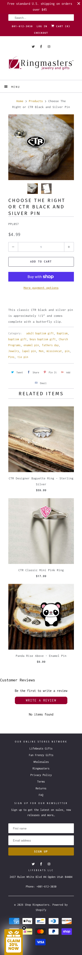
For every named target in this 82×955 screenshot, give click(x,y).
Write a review (41, 700)
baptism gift (17, 339)
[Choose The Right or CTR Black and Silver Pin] (41, 147)
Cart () (62, 26)
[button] (13, 942)
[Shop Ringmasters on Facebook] (41, 46)
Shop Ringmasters (37, 904)
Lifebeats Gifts (41, 748)
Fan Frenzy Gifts (41, 755)
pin (67, 351)
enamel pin (31, 345)
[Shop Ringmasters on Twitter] (33, 46)
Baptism (62, 333)
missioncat (54, 351)
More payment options (41, 287)
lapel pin (29, 351)
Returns (41, 788)
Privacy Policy (41, 775)
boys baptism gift (43, 339)
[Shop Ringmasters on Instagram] (49, 46)
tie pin (22, 357)
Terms (41, 781)
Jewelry (13, 351)
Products (36, 101)
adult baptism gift (40, 333)
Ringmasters (41, 768)
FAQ (41, 795)
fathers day (50, 345)
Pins (11, 357)
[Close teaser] (24, 928)
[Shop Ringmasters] (41, 65)
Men (41, 351)
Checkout (41, 33)
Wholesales (41, 762)
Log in (42, 26)
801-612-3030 (22, 26)
